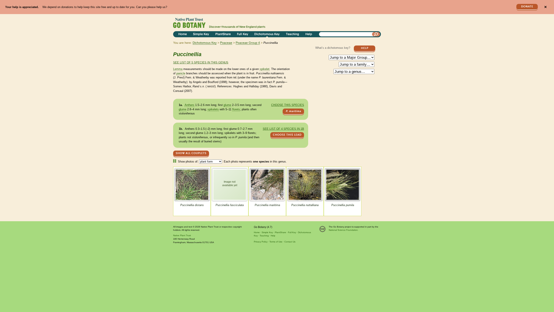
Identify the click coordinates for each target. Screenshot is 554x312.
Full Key (242, 34)
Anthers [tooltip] (189, 105)
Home (182, 34)
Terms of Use (275, 241)
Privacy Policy (260, 241)
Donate (527, 6)
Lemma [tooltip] (177, 69)
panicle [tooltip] (180, 73)
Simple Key (201, 34)
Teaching (292, 34)
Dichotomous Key (267, 34)
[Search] (376, 34)
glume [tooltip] (227, 105)
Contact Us (289, 241)
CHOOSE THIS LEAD (287, 134)
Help (308, 34)
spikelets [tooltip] (213, 109)
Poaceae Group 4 (248, 42)
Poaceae (226, 42)
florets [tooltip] (236, 109)
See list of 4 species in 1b (283, 128)
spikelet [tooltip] (264, 69)
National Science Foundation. (343, 230)
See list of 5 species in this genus (200, 62)
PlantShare (223, 34)
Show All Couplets (191, 153)
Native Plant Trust (182, 235)
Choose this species (287, 105)
